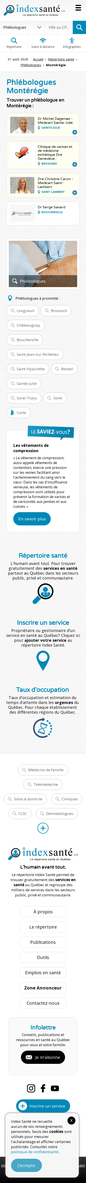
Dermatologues (59, 813)
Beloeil (67, 368)
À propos (43, 912)
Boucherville (27, 339)
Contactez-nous (43, 1003)
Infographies (72, 47)
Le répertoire (43, 927)
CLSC (23, 813)
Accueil (38, 59)
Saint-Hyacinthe (31, 368)
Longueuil (25, 310)
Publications (43, 942)
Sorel (57, 398)
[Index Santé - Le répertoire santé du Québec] (34, 10)
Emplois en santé (43, 973)
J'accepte (26, 1165)
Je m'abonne (47, 1057)
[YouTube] (54, 1088)
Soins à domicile (28, 798)
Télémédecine (46, 784)
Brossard (59, 310)
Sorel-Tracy (27, 398)
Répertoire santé (61, 59)
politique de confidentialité (35, 1151)
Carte (21, 412)
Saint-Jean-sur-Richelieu (38, 354)
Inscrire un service (47, 1106)
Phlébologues (31, 65)
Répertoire (14, 47)
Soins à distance (42, 47)
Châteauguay (28, 325)
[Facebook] (43, 1088)
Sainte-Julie (27, 383)
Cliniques (70, 798)
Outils (43, 957)
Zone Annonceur (43, 988)
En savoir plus (32, 519)
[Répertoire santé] (43, 828)
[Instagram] (31, 1088)
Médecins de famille (46, 769)
